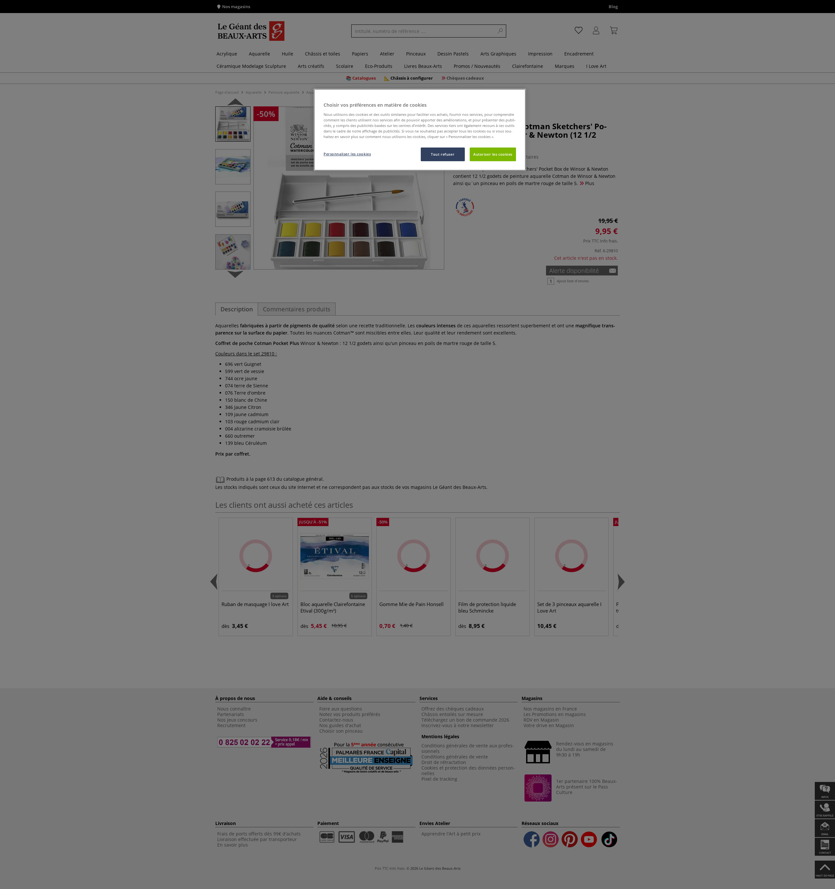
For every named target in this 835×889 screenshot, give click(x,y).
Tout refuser (442, 154)
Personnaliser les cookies (347, 153)
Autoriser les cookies (492, 154)
